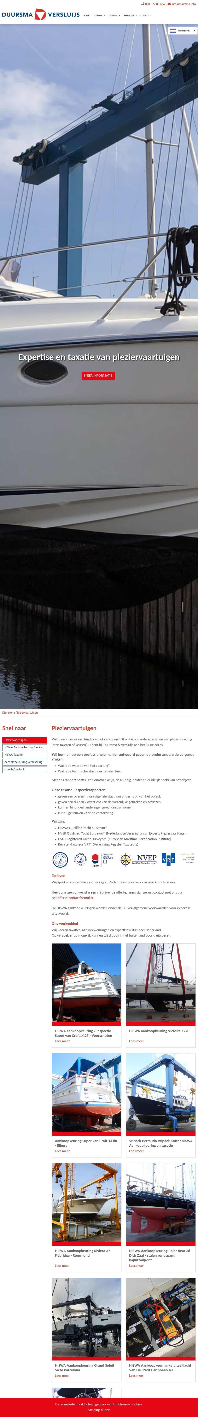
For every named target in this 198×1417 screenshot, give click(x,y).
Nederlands (184, 31)
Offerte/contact (14, 769)
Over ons (97, 16)
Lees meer (62, 1041)
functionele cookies (127, 1404)
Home (86, 16)
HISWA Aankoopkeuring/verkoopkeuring (25, 747)
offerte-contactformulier (75, 898)
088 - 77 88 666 (155, 4)
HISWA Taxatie (13, 754)
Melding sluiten (99, 1410)
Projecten (129, 16)
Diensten (113, 16)
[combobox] (183, 31)
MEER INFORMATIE (98, 376)
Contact (145, 16)
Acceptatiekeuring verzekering (23, 762)
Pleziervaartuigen (27, 712)
